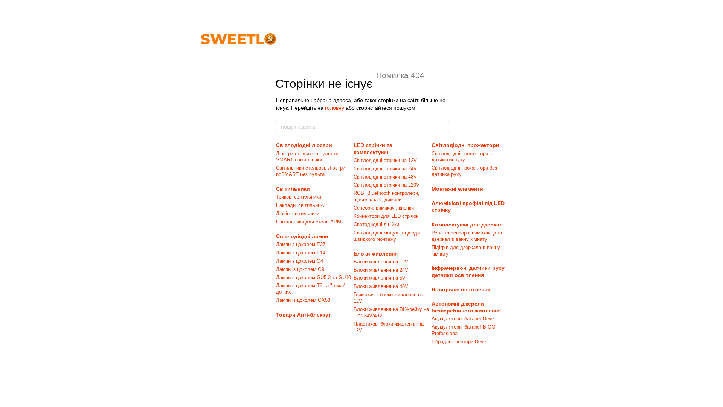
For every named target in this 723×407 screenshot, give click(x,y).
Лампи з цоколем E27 (300, 244)
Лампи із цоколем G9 (300, 269)
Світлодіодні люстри (304, 145)
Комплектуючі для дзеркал (467, 225)
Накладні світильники (300, 205)
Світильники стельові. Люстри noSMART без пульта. (310, 171)
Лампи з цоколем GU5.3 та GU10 (313, 277)
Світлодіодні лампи (302, 236)
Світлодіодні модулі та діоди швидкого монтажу (387, 236)
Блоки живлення (376, 254)
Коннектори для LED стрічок (386, 216)
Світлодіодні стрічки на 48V (385, 177)
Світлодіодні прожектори (465, 145)
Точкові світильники (298, 197)
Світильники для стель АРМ (308, 222)
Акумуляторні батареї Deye (463, 318)
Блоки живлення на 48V (381, 286)
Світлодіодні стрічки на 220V (386, 185)
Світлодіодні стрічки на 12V (385, 160)
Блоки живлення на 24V (381, 270)
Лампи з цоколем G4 (299, 261)
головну (334, 108)
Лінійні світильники (297, 213)
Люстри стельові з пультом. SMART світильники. (308, 157)
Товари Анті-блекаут (303, 315)
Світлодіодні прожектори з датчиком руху (462, 157)
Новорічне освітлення (461, 289)
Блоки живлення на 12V (381, 262)
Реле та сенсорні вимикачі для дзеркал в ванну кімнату (467, 236)
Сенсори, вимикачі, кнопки (384, 208)
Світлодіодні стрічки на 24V (385, 168)
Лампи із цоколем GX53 (303, 300)
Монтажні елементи (457, 189)
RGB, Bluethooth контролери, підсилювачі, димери (386, 196)
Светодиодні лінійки (376, 224)
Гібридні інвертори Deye (459, 341)
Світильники (293, 189)
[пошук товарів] (443, 126)
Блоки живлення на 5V (380, 278)
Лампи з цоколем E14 (300, 253)
